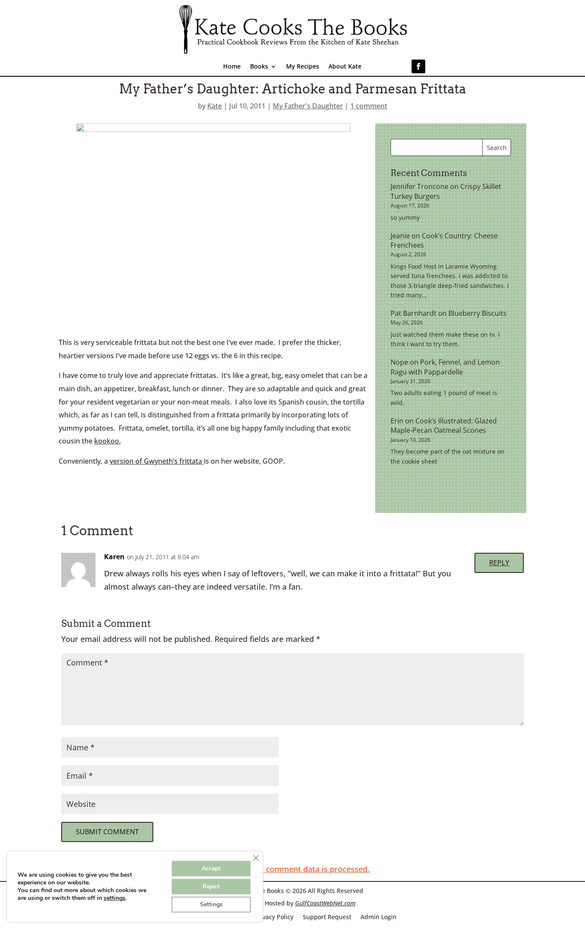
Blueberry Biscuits (477, 313)
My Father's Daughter (308, 106)
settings (114, 898)
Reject (211, 886)
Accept (211, 868)
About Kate (344, 66)
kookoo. (107, 441)
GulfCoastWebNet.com (325, 903)
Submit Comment (107, 831)
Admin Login (379, 916)
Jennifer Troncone (419, 186)
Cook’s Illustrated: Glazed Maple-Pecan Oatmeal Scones (444, 425)
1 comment (368, 106)
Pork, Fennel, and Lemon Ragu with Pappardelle (445, 366)
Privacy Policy (273, 916)
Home (232, 66)
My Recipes (302, 66)
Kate (214, 106)
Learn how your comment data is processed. (288, 869)
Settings (211, 904)
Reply (499, 562)
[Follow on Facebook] (418, 66)
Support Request (327, 916)
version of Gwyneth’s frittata (157, 461)
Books (259, 66)
